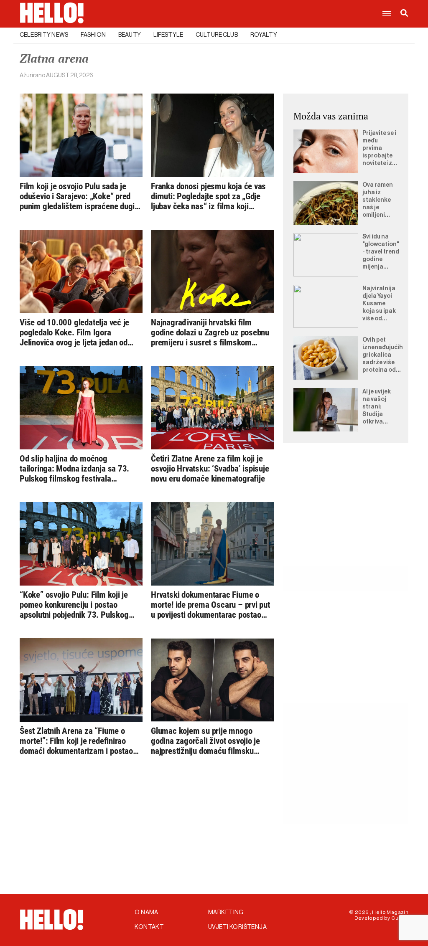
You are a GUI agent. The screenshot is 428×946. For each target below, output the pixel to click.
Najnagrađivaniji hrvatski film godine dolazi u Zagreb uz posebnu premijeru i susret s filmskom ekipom (210, 332)
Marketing (226, 913)
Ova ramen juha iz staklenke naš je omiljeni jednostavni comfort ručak (379, 200)
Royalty (263, 35)
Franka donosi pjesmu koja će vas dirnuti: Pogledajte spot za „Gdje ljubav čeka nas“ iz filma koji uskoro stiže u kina (208, 196)
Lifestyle (168, 35)
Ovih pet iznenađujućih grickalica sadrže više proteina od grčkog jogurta (382, 355)
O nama (146, 913)
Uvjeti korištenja (237, 927)
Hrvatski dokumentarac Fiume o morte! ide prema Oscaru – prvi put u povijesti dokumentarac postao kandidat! (210, 605)
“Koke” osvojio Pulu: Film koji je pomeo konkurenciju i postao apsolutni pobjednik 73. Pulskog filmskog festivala (74, 605)
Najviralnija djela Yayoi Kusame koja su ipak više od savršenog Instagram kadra (379, 304)
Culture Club (217, 35)
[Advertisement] (345, 514)
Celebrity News (44, 35)
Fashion (93, 35)
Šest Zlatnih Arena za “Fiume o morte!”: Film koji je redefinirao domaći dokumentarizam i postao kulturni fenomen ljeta (76, 741)
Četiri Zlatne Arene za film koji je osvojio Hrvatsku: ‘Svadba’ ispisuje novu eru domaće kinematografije (210, 469)
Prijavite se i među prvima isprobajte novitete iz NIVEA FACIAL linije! (379, 148)
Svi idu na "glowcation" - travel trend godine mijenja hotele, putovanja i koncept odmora (380, 252)
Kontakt (149, 927)
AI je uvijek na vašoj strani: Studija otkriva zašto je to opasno (377, 407)
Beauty (129, 35)
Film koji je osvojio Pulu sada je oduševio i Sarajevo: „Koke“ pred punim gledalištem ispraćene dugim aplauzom (80, 196)
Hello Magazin (390, 912)
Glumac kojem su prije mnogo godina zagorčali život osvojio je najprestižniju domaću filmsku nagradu (205, 741)
